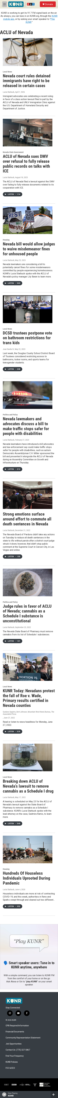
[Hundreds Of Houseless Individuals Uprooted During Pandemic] (27, 849)
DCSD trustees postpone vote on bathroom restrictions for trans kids (27, 338)
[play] (4, 1094)
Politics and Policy (10, 415)
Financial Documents (15, 1032)
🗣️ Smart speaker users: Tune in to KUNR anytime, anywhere (29, 965)
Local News (7, 72)
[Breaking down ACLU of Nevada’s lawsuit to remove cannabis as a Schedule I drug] (27, 757)
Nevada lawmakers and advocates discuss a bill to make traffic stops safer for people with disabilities (26, 426)
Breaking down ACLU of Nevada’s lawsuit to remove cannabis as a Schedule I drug (28, 786)
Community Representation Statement (23, 1038)
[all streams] (54, 1094)
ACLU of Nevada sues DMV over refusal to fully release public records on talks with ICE (26, 163)
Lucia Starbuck (8, 92)
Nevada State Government (13, 152)
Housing (6, 240)
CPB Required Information (17, 1026)
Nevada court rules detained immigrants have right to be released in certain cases (26, 80)
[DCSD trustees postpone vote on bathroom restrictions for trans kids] (27, 309)
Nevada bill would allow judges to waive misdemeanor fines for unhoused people (29, 248)
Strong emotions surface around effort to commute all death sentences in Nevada (27, 519)
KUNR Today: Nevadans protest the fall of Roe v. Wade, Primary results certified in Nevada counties (29, 698)
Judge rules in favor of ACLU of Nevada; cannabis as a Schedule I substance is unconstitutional (27, 613)
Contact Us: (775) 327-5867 (18, 1050)
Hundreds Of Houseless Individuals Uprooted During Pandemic (26, 878)
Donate (49, 4)
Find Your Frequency (15, 1056)
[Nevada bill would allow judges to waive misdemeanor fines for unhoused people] (27, 220)
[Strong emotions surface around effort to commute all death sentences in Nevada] (27, 495)
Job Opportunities (14, 1044)
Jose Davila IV (8, 349)
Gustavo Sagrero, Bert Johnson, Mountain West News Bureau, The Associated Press (28, 713)
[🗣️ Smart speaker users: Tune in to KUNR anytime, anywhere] (29, 940)
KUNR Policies (12, 1062)
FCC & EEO (10, 1068)
